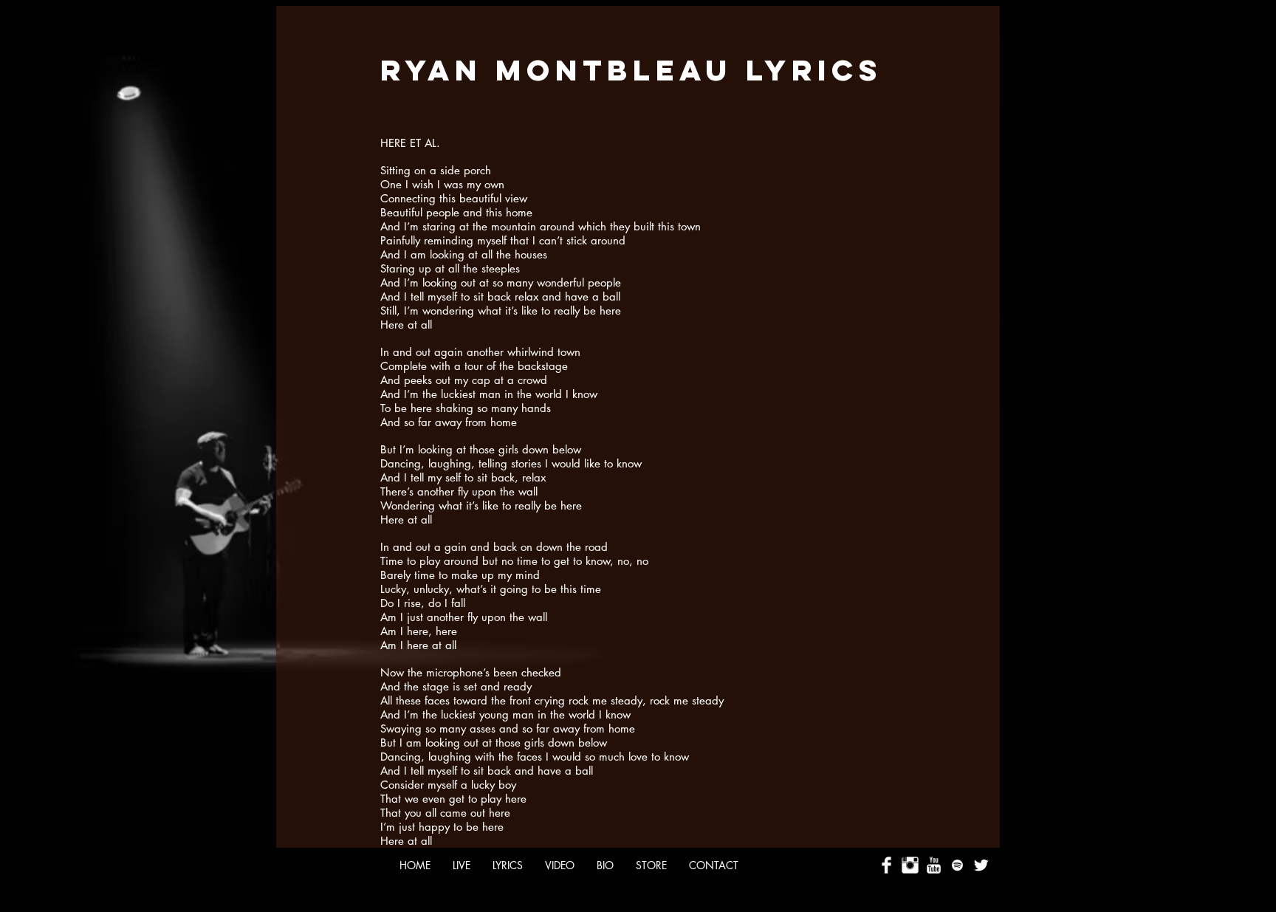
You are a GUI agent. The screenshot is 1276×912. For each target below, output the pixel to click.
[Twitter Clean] (981, 865)
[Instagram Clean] (910, 865)
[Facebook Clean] (886, 865)
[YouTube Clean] (933, 865)
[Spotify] (957, 865)
